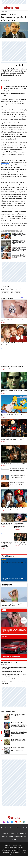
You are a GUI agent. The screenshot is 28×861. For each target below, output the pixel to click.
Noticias (18, 827)
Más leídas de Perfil (8, 711)
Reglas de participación (20, 836)
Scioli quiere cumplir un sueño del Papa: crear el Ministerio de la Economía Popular (14, 675)
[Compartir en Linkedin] (23, 65)
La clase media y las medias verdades (12, 671)
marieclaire (14, 585)
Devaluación (17, 292)
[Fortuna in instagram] (4, 822)
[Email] (26, 65)
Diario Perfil (4, 827)
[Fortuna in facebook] (8, 822)
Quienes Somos (14, 833)
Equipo (11, 836)
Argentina (18, 289)
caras (14, 610)
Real (12, 292)
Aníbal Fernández (5, 292)
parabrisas (14, 637)
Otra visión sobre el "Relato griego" (11, 679)
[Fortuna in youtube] (16, 822)
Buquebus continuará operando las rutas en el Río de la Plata (14, 667)
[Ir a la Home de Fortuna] (11, 7)
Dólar (12, 289)
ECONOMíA (4, 12)
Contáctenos (23, 833)
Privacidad (4, 836)
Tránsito (14, 839)
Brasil (7, 289)
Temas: (2, 289)
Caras (11, 827)
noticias (14, 560)
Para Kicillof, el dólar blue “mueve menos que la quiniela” (14, 682)
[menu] (2, 8)
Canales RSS (5, 833)
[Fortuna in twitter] (12, 822)
